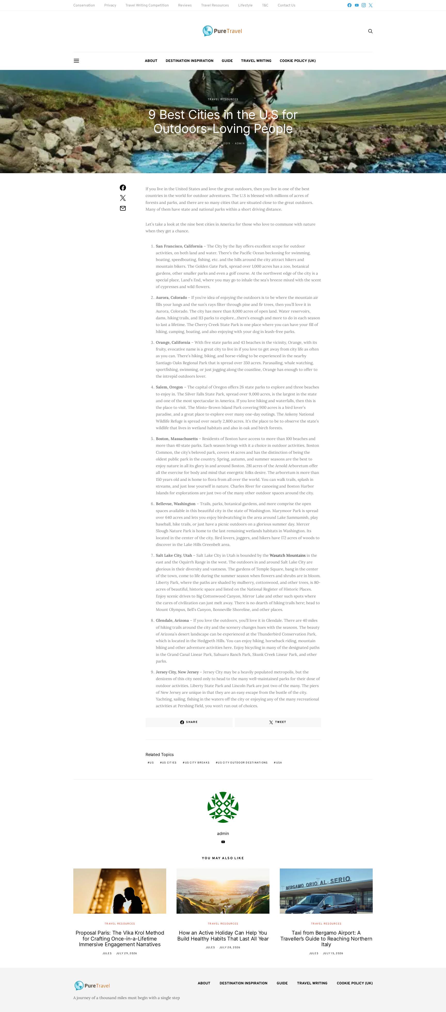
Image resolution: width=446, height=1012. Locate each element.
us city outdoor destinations (243, 762)
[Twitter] (371, 5)
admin (240, 143)
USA (279, 762)
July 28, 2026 (229, 947)
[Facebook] (349, 5)
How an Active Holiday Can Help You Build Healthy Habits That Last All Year (222, 936)
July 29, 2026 (126, 953)
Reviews (185, 5)
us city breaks (197, 762)
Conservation (84, 5)
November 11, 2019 (215, 143)
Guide (227, 61)
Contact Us (287, 5)
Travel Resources (215, 5)
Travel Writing (256, 61)
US (152, 762)
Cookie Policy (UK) (298, 61)
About (151, 61)
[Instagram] (364, 5)
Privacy (110, 5)
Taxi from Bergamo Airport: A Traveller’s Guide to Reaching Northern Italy (326, 938)
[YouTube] (357, 5)
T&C (265, 5)
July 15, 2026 (333, 953)
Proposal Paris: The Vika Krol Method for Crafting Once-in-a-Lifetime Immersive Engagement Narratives (120, 938)
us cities (169, 762)
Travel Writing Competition (147, 5)
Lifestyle (245, 5)
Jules (107, 953)
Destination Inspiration (189, 61)
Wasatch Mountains (288, 555)
